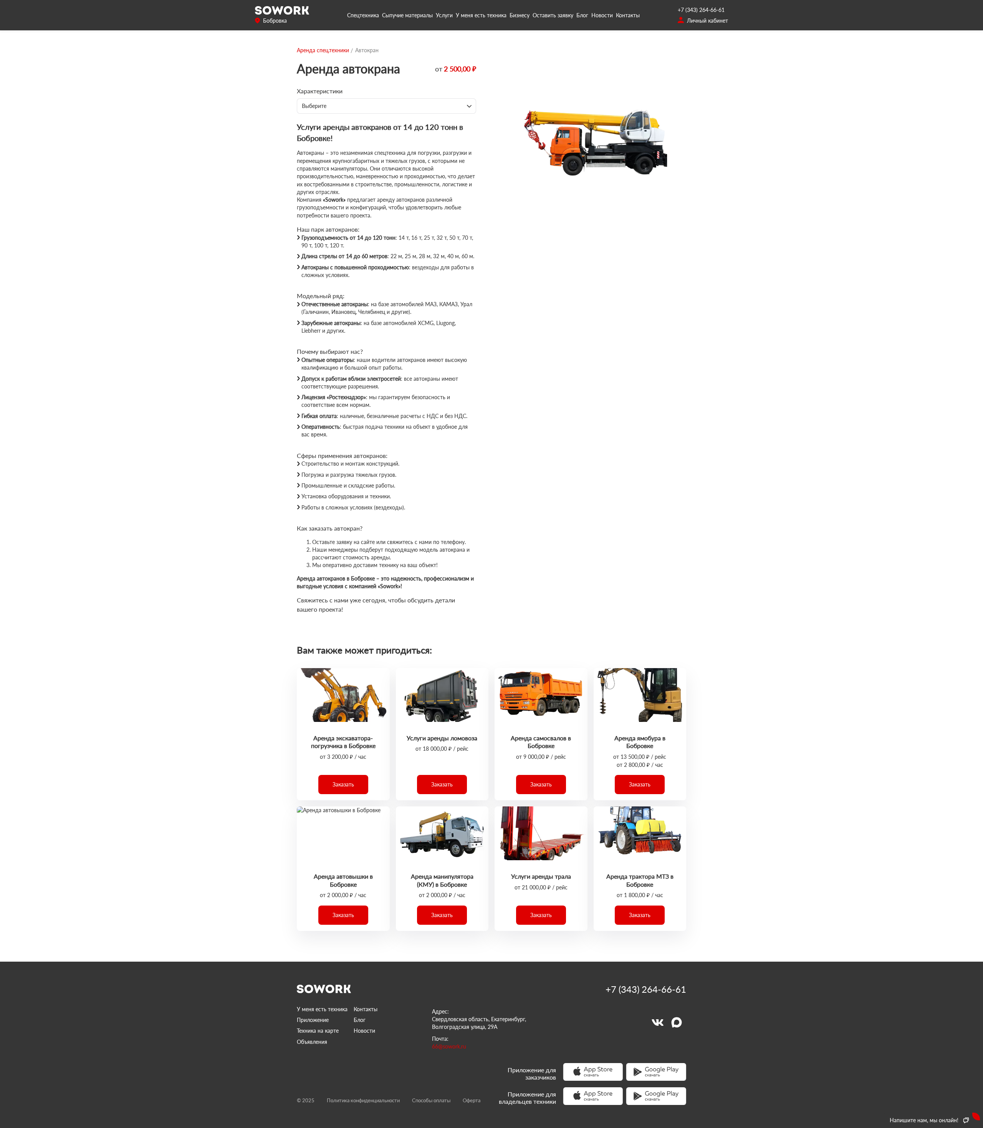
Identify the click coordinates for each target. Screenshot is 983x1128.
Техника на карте (318, 1030)
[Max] (676, 1022)
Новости (602, 15)
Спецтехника (363, 15)
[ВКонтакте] (657, 1022)
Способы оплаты (431, 1100)
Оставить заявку (553, 15)
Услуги (444, 15)
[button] (343, 784)
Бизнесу (520, 15)
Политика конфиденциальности (363, 1100)
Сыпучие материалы (407, 15)
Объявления (312, 1041)
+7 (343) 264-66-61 (701, 10)
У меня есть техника (481, 15)
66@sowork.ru (449, 1046)
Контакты (628, 15)
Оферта (471, 1100)
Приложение (313, 1020)
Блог (582, 15)
